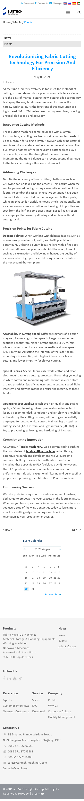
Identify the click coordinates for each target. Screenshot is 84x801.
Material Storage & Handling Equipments (29, 639)
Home (7, 22)
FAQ (34, 705)
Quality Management (61, 717)
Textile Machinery (30, 446)
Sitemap (38, 793)
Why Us (53, 705)
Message (57, 3)
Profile (52, 700)
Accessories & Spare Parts (19, 652)
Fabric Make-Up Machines (19, 634)
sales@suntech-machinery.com (27, 762)
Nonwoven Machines (16, 648)
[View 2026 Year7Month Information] (24, 549)
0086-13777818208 (20, 757)
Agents (7, 700)
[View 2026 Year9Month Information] (59, 549)
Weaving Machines (15, 643)
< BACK (7, 529)
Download (28, 3)
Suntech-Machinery (15, 768)
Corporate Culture (59, 711)
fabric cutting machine (40, 451)
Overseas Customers (16, 711)
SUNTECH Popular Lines (18, 657)
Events (8, 44)
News (7, 38)
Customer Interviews (16, 705)
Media (17, 22)
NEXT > (76, 529)
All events (51, 594)
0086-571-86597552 (20, 746)
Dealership (42, 3)
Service (36, 700)
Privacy (23, 793)
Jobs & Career (67, 646)
